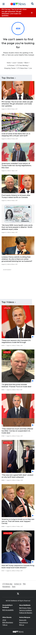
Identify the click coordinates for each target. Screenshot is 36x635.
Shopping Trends (9, 68)
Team (13, 586)
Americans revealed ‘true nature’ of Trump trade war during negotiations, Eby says (17, 166)
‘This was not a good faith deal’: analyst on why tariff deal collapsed (17, 476)
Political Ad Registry (25, 613)
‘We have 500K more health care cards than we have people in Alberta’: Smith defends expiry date (17, 227)
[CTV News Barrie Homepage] (18, 4)
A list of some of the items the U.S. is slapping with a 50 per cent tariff (16, 135)
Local (14, 63)
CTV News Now (22, 68)
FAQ (24, 584)
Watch (26, 63)
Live (30, 68)
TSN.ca (4, 625)
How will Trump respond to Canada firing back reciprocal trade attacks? (18, 567)
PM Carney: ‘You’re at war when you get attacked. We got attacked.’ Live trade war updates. (17, 104)
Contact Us (17, 584)
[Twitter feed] (18, 593)
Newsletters (6, 586)
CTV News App (7, 584)
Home (9, 63)
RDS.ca (21, 625)
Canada (20, 63)
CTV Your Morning (22, 65)
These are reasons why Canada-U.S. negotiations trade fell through (16, 341)
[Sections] (4, 4)
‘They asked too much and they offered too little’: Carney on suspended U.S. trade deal (17, 431)
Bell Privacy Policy (25, 608)
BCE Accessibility (8, 610)
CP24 (4, 620)
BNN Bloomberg (7, 622)
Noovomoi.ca (23, 622)
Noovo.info (22, 620)
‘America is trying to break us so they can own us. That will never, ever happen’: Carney (18, 521)
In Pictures (10, 65)
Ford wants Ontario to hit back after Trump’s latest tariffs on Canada (16, 196)
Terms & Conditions (25, 610)
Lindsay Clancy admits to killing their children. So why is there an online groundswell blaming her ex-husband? (17, 259)
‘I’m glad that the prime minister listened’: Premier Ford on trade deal (16, 386)
